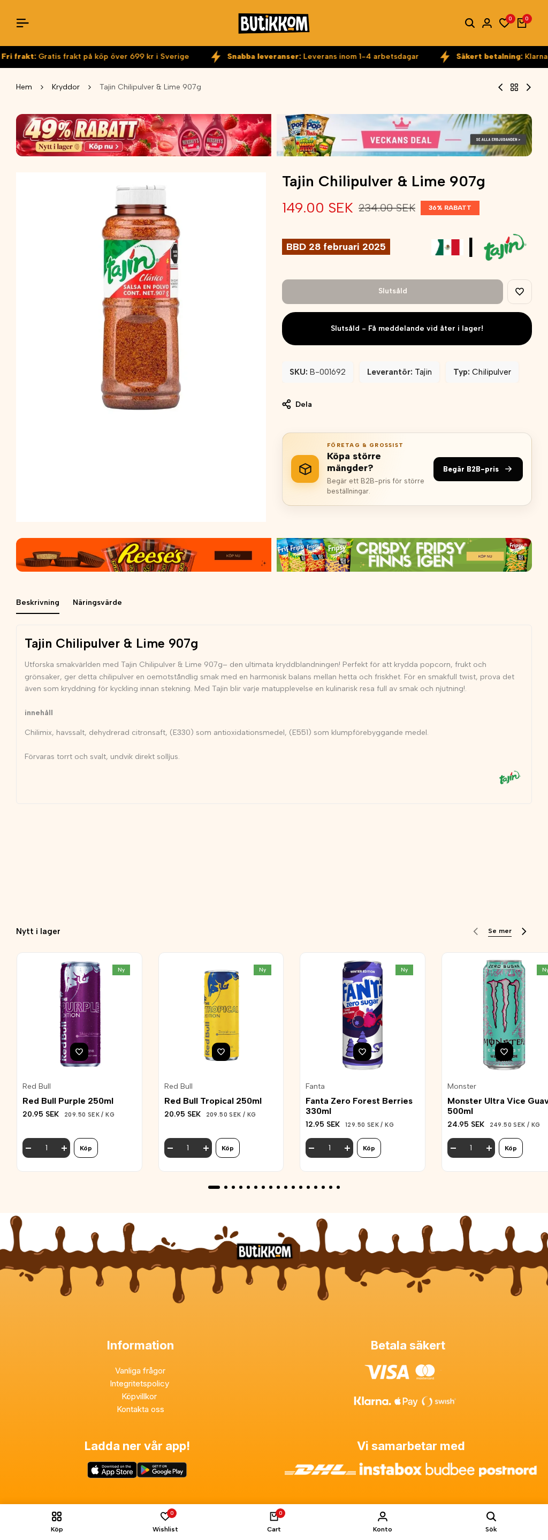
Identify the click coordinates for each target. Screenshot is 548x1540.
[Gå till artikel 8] (270, 1187)
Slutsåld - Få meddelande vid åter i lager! (407, 328)
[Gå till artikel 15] (323, 1187)
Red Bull (36, 1086)
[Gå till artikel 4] (240, 1187)
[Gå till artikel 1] (214, 1187)
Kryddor (66, 87)
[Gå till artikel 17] (338, 1187)
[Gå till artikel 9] (278, 1187)
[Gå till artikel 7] (263, 1187)
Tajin (423, 372)
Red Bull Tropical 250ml (213, 1101)
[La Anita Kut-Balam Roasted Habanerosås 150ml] (500, 87)
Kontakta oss (140, 1409)
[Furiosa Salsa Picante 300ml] (528, 87)
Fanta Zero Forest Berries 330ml (359, 1106)
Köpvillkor (140, 1396)
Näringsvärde (97, 602)
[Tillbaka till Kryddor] (514, 87)
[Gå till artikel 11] (293, 1187)
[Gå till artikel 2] (225, 1187)
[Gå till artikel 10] (285, 1187)
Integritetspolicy (140, 1383)
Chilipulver (491, 372)
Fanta (315, 1086)
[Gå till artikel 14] (315, 1187)
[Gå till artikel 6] (255, 1187)
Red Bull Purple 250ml (67, 1101)
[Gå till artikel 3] (233, 1187)
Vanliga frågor (140, 1370)
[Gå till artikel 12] (300, 1187)
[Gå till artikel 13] (308, 1187)
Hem (24, 87)
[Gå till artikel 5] (248, 1187)
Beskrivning (37, 602)
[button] (519, 291)
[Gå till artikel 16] (330, 1187)
